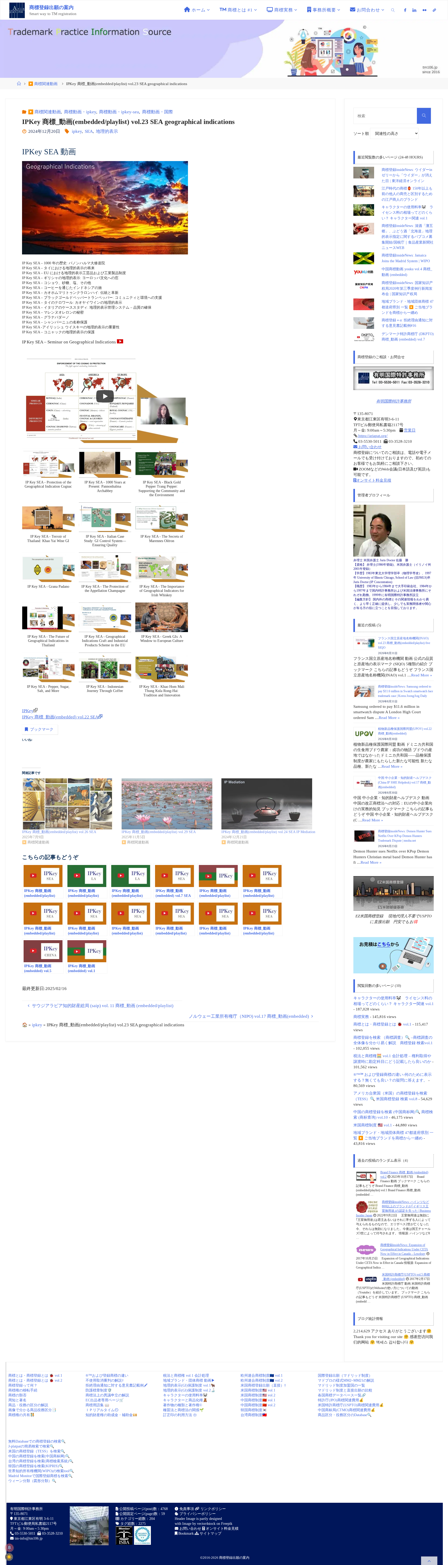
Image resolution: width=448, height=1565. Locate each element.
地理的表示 (107, 131)
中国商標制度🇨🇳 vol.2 (258, 1405)
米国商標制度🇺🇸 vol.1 (258, 1390)
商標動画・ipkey (80, 111)
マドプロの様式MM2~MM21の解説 (346, 1380)
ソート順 (361, 133)
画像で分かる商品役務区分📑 (32, 1410)
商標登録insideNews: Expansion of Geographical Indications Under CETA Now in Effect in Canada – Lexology (404, 1249)
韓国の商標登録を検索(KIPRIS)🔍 (35, 1466)
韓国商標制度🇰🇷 (254, 1410)
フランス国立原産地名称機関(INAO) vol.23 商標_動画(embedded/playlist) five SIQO (404, 642)
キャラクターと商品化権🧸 (185, 1400)
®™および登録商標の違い (107, 1375)
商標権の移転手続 (22, 1390)
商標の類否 (17, 1395)
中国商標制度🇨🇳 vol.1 (258, 1400)
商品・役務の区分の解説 (28, 1405)
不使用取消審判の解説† (105, 1380)
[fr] (424, 10)
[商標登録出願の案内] (17, 10)
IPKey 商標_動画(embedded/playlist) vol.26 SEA (59, 832)
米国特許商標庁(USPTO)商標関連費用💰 (351, 1405)
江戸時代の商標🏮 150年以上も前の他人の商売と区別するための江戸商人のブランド (407, 194)
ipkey (77, 131)
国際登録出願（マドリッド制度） (345, 1375)
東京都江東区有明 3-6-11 (33, 1519)
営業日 (410, 430)
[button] (48, 471)
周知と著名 (17, 1400)
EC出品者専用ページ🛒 (105, 1400)
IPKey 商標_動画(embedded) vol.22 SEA (60, 717)
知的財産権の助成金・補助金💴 (111, 1415)
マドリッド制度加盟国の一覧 (341, 1385)
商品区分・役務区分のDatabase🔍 (345, 1415)
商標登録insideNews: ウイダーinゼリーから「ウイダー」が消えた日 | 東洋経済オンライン (407, 175)
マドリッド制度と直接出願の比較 (345, 1390)
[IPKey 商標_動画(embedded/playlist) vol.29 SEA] (169, 803)
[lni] (414, 10)
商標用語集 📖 (97, 1405)
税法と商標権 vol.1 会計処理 (186, 1375)
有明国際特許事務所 (393, 401)
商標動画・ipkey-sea (119, 111)
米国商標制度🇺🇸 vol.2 (258, 1395)
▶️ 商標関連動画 (43, 83)
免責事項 (186, 1509)
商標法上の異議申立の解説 (107, 1395)
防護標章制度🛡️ (99, 1390)
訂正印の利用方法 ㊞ (180, 1415)
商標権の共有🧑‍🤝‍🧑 (21, 1415)
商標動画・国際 (157, 111)
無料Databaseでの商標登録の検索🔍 (37, 1441)
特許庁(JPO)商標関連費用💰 (340, 1400)
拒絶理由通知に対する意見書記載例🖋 (117, 1385)
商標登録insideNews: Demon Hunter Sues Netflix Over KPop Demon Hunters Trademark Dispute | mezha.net (405, 835)
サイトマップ (210, 1533)
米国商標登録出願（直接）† (263, 1385)
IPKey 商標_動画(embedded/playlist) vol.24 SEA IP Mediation (268, 832)
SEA (89, 131)
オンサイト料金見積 (373, 480)
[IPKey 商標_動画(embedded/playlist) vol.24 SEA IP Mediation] (268, 803)
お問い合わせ (369, 447)
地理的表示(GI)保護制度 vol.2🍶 (189, 1390)
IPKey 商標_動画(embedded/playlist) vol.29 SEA (159, 832)
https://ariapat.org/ (372, 435)
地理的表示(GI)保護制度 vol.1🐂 (189, 1385)
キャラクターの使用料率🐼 (185, 1395)
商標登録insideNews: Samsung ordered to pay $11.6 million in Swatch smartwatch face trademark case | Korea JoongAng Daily (405, 691)
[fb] (405, 10)
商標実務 (361, 1016)
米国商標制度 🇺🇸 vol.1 (372, 1125)
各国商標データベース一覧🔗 (342, 1395)
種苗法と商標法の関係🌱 (183, 1410)
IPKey (27, 710)
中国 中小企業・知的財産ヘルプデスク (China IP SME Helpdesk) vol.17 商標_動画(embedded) (405, 782)
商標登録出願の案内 (51, 7)
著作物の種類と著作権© (182, 1405)
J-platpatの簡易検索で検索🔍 (31, 1446)
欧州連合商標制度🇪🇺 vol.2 (262, 1380)
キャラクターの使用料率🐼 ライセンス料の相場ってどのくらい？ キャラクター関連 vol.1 (407, 212)
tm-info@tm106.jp (29, 1538)
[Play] (105, 396)
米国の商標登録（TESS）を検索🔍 (36, 1451)
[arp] (434, 10)
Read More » (421, 675)
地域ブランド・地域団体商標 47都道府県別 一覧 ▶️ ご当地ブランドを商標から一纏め (407, 307)
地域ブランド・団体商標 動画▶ (189, 1380)
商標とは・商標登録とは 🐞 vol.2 (35, 1380)
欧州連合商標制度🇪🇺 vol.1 (262, 1375)
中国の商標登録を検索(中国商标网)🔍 (39, 1456)
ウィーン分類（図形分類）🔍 (32, 1481)
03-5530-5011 (25, 1533)
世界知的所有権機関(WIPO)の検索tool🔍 (41, 1471)
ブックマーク (41, 729)
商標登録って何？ (22, 1385)
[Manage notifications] (9, 1547)
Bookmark (185, 1533)
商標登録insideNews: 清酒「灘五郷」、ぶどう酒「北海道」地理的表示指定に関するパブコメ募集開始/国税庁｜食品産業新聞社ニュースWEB (407, 237)
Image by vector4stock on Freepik (207, 1524)
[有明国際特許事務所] (393, 378)
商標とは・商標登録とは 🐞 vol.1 (382, 1024)
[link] (393, 10)
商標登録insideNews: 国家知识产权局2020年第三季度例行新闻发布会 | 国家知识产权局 (407, 288)
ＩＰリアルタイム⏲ (102, 1410)
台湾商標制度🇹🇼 (254, 1415)
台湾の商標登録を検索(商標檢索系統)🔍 (40, 1461)
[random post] (366, 1177)
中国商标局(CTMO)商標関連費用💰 (346, 1410)
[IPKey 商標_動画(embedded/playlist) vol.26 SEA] (69, 803)
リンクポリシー (212, 1509)
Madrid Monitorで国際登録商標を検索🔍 (40, 1476)
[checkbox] (9, 1557)
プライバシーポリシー (197, 1514)
